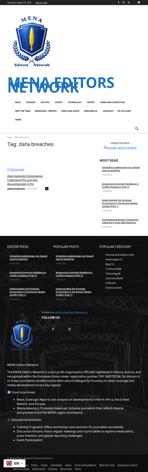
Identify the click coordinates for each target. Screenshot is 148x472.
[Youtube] (139, 3)
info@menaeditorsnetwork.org (71, 312)
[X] (129, 3)
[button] (136, 128)
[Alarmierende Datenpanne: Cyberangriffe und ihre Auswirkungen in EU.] (27, 161)
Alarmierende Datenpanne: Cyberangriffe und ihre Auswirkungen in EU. (25, 180)
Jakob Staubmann (16, 188)
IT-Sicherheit (15, 170)
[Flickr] (61, 329)
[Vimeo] (134, 3)
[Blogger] (45, 329)
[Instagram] (124, 3)
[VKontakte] (77, 329)
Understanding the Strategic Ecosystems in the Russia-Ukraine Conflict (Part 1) (120, 203)
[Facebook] (119, 3)
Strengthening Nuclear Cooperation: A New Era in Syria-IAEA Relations (120, 221)
